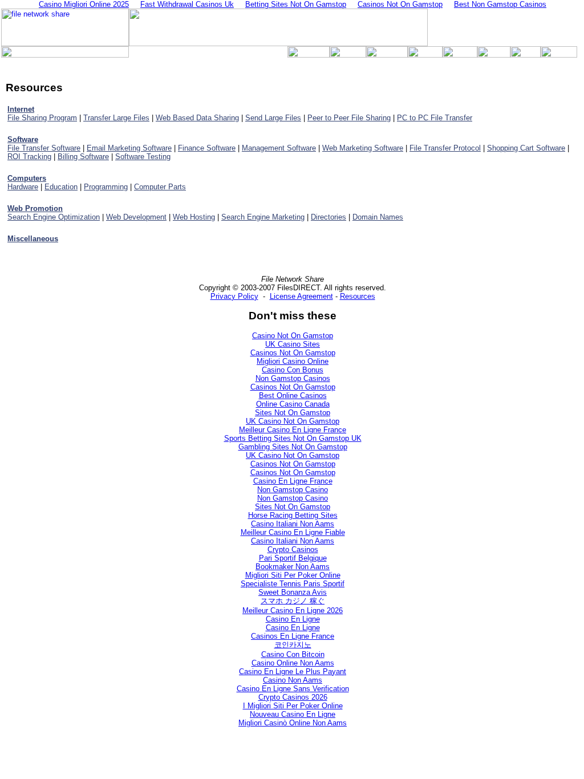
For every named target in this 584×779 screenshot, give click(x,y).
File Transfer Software (43, 148)
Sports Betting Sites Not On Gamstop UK (293, 438)
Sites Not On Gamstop (292, 412)
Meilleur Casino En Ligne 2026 (292, 610)
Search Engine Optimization (53, 217)
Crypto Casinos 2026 (292, 697)
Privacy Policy (234, 296)
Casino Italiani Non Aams (292, 524)
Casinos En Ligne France (292, 636)
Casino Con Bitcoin (293, 654)
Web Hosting (194, 217)
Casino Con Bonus (292, 370)
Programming (106, 186)
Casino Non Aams (292, 680)
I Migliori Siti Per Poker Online (293, 705)
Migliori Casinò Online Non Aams (292, 723)
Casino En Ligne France (292, 481)
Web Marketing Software (362, 148)
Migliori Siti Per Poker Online (292, 575)
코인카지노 (292, 644)
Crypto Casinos (292, 549)
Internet (20, 109)
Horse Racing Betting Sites (293, 515)
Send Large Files (273, 117)
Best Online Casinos (293, 395)
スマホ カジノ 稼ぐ (293, 601)
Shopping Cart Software (526, 148)
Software (22, 139)
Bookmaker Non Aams (293, 566)
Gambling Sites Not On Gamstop (292, 447)
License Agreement (301, 296)
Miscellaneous (32, 238)
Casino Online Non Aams (293, 663)
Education (61, 186)
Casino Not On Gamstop (292, 335)
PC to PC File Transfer (434, 117)
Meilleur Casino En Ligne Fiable (293, 532)
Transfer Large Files (116, 117)
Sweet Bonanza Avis (292, 592)
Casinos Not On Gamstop (292, 352)
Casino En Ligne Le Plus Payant (292, 671)
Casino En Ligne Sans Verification (293, 688)
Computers (26, 178)
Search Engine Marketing (263, 217)
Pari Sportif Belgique (293, 558)
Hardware (22, 186)
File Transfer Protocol (445, 148)
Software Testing (143, 156)
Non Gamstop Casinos (293, 378)
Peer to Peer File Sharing (349, 117)
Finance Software (207, 148)
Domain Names (377, 217)
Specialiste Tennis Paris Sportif (292, 583)
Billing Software (83, 156)
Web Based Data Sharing (197, 117)
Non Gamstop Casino (292, 489)
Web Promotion (35, 208)
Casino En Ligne (293, 619)
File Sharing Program (42, 117)
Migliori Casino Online (292, 361)
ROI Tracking (29, 156)
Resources (357, 296)
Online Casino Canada (293, 404)
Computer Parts (160, 186)
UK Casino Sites (292, 344)
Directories (328, 217)
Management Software (279, 148)
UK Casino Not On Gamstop (292, 421)
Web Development (136, 217)
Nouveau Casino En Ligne (292, 714)
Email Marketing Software (129, 148)
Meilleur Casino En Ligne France (292, 429)
